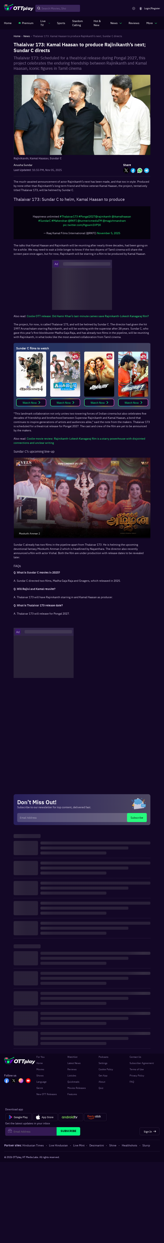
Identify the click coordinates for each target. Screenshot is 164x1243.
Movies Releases (76, 1087)
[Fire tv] (95, 1117)
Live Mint (79, 1145)
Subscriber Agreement (142, 1063)
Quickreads (73, 1081)
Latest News (74, 1063)
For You (40, 1056)
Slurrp (146, 1145)
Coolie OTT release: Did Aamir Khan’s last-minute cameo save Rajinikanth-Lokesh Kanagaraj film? (88, 316)
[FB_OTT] (6, 1081)
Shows (40, 1075)
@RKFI (72, 220)
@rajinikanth (103, 216)
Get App (103, 1075)
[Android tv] (70, 1117)
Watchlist (72, 1056)
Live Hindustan (58, 1145)
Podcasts (103, 1056)
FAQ (132, 1081)
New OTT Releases (46, 1094)
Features (72, 1094)
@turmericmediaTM (89, 220)
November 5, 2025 (108, 233)
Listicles (71, 1075)
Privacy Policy (137, 1075)
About (102, 1081)
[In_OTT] (21, 1081)
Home (39, 1063)
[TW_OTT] (13, 1081)
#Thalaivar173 (69, 216)
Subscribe (137, 817)
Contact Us (135, 1056)
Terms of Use (137, 1069)
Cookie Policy (106, 1069)
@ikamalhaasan (121, 216)
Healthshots (129, 1145)
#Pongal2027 (86, 216)
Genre (39, 1087)
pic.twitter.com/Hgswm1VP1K (82, 225)
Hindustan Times (33, 1145)
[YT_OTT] (28, 1081)
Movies (40, 1069)
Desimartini (96, 1145)
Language (41, 1081)
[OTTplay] (18, 8)
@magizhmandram (114, 220)
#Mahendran (59, 220)
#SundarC (44, 220)
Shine (112, 1145)
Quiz (101, 1087)
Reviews (72, 1069)
